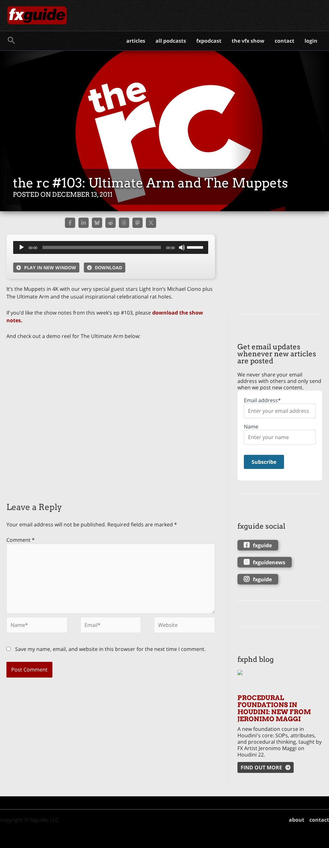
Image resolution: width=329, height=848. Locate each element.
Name (251, 426)
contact (284, 40)
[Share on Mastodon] (137, 223)
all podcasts (171, 40)
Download (108, 267)
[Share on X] (151, 223)
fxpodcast (208, 40)
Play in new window (50, 267)
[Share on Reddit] (110, 223)
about (296, 819)
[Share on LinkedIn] (83, 223)
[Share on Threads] (124, 223)
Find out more (261, 767)
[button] (11, 41)
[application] (110, 247)
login (311, 40)
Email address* (262, 400)
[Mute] (182, 247)
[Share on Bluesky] (97, 223)
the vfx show (248, 40)
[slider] (196, 247)
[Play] (21, 247)
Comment (20, 539)
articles (135, 40)
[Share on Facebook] (70, 223)
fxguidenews (269, 562)
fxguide (262, 545)
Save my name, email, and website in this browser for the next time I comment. (110, 649)
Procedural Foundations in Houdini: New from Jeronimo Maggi (274, 708)
